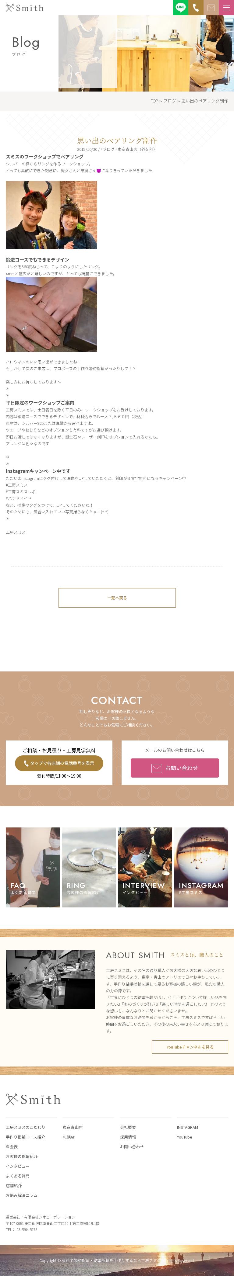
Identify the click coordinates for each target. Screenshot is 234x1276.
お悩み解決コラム (21, 1195)
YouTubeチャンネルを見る (190, 1047)
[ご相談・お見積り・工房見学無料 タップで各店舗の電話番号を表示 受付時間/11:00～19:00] (196, 7)
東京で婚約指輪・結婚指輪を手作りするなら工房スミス (111, 1260)
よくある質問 (18, 1176)
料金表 (12, 1146)
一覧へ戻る (117, 598)
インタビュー (18, 1166)
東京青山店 (73, 1127)
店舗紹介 (14, 1185)
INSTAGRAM (187, 1127)
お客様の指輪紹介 (21, 1156)
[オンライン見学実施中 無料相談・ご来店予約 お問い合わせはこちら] (211, 7)
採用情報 (128, 1137)
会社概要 (128, 1127)
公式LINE (180, 7)
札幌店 (69, 1137)
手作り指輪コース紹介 (25, 1137)
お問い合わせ (181, 767)
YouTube (184, 1137)
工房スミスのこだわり (25, 1127)
